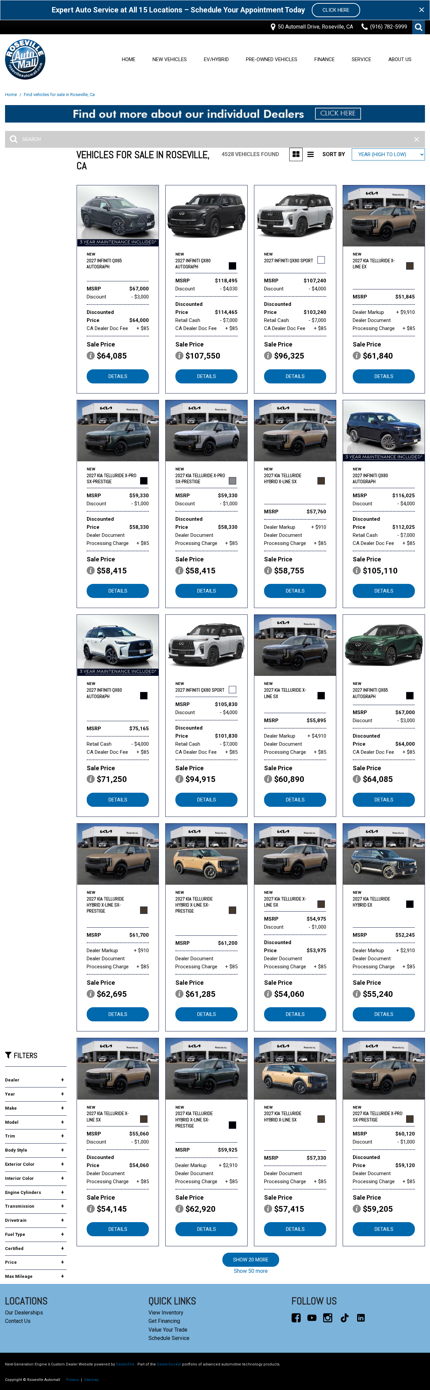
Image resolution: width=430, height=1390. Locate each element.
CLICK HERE (335, 10)
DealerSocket (169, 1364)
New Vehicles (170, 59)
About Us (400, 59)
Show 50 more (251, 1271)
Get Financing (164, 1321)
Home (128, 59)
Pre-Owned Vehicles (271, 59)
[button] (418, 27)
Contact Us (18, 1321)
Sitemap (91, 1380)
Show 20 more (250, 1260)
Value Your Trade (167, 1330)
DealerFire (125, 1364)
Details (118, 376)
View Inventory (165, 1312)
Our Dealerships (24, 1312)
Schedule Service (168, 1338)
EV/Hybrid (216, 59)
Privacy (72, 1380)
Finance (324, 59)
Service (361, 59)
